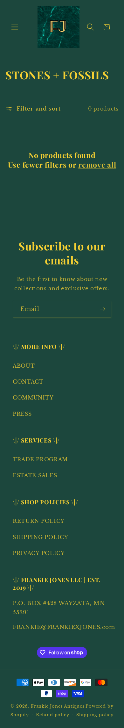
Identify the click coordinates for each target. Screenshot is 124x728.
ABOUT (24, 366)
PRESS (22, 414)
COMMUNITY (33, 397)
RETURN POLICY (39, 521)
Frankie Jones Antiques (58, 706)
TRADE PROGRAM (40, 459)
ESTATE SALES (35, 475)
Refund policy (52, 714)
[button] (15, 27)
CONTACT (28, 381)
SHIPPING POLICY (40, 537)
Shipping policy (95, 714)
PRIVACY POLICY (39, 553)
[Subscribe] (103, 309)
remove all (97, 164)
